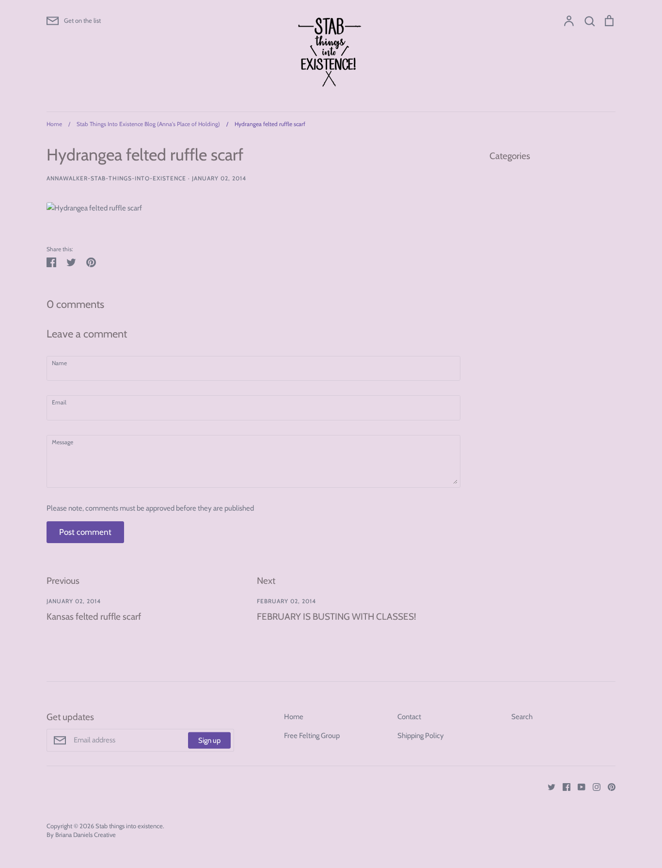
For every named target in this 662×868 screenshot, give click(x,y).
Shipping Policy (420, 735)
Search (522, 716)
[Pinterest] (607, 786)
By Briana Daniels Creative (81, 834)
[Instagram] (592, 786)
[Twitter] (547, 786)
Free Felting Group (312, 735)
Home (293, 716)
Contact (409, 716)
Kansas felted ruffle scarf (94, 616)
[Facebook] (562, 786)
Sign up (209, 740)
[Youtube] (577, 786)
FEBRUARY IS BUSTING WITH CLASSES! (336, 616)
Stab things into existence (129, 826)
